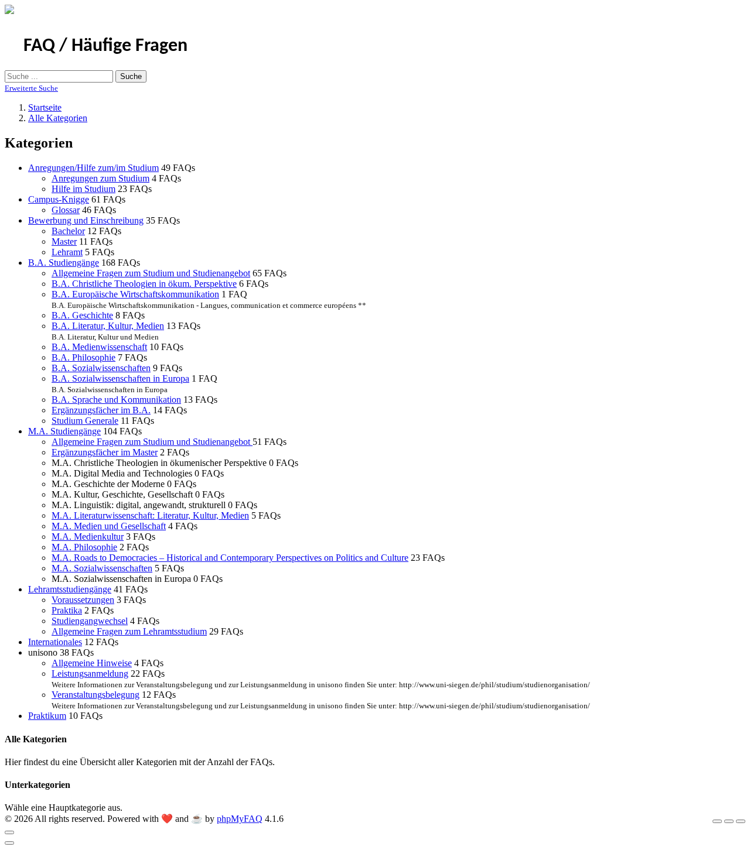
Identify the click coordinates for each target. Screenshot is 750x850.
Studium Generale (85, 421)
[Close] (9, 832)
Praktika (67, 610)
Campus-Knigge (58, 199)
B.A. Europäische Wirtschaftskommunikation (135, 294)
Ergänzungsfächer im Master (105, 452)
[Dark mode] (729, 821)
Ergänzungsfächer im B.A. (101, 410)
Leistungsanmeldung (90, 673)
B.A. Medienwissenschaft (99, 347)
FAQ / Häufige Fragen (105, 46)
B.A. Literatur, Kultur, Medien (108, 326)
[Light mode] (717, 821)
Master (64, 241)
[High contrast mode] (740, 821)
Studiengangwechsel (90, 621)
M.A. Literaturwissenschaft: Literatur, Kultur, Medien (150, 515)
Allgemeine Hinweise (92, 663)
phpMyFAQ (239, 819)
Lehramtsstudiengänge (69, 589)
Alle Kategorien (57, 118)
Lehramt (67, 252)
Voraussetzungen (83, 600)
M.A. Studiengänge (64, 431)
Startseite (45, 107)
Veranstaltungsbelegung (95, 695)
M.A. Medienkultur (88, 536)
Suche (131, 76)
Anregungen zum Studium (100, 178)
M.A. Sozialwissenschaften (102, 568)
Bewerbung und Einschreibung (86, 220)
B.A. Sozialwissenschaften (101, 368)
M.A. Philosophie (84, 547)
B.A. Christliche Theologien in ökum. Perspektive (144, 284)
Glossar (66, 210)
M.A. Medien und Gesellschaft (109, 526)
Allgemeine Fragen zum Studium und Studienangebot (151, 273)
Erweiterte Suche (31, 88)
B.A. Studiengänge (63, 263)
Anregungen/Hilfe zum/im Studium (93, 168)
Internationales (55, 642)
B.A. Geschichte (82, 315)
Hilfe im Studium (83, 189)
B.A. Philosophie (83, 357)
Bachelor (68, 231)
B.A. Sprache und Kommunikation (116, 400)
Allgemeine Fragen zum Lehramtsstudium (129, 631)
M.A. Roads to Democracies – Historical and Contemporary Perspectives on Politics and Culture (230, 558)
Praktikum (47, 716)
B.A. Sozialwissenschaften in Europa (120, 378)
